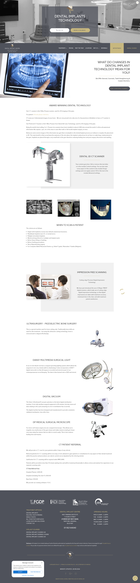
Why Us (95, 48)
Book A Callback (79, 30)
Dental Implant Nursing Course (37, 534)
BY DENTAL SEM (80, 579)
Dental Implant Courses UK (36, 532)
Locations (88, 48)
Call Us (60, 30)
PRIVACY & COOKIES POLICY (67, 564)
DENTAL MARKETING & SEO (70, 579)
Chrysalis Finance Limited (71, 545)
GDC (77, 564)
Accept (20, 571)
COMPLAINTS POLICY (54, 564)
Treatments (62, 48)
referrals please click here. (41, 115)
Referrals (104, 48)
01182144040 (70, 527)
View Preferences (35, 571)
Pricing (71, 48)
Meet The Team (79, 48)
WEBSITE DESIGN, (60, 579)
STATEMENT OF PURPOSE (84, 564)
